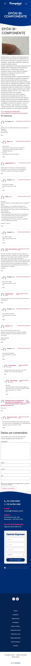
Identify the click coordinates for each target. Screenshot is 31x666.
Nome (3, 462)
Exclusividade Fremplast (15, 113)
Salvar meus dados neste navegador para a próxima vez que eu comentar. (15, 484)
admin (8, 141)
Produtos (15, 614)
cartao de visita (10, 111)
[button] (26, 3)
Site (2, 475)
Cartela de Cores (15, 630)
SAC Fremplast (14, 380)
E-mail (3, 469)
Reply (2, 135)
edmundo (7, 325)
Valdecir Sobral (9, 163)
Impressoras (15, 618)
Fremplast (25, 113)
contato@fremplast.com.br (13, 511)
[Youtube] (17, 599)
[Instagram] (13, 599)
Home (15, 611)
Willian (6, 196)
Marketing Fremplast (12, 417)
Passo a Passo (15, 626)
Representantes (15, 638)
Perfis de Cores (15, 634)
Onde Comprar (15, 642)
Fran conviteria (12, 365)
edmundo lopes (9, 293)
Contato (15, 645)
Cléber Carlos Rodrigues (11, 249)
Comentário (4, 441)
